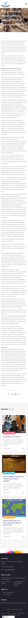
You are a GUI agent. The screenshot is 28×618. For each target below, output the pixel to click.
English (6, 616)
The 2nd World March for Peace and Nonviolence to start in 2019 (12, 523)
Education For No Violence (5, 582)
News (15, 615)
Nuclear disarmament (19, 578)
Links (19, 615)
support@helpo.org (9, 569)
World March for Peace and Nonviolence (7, 578)
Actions (8, 613)
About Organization (9, 592)
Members (10, 615)
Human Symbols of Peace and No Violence (19, 583)
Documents (14, 613)
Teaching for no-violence (12, 437)
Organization (21, 613)
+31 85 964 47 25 (9, 566)
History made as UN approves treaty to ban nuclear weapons (13, 479)
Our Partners (7, 594)
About (3, 613)
